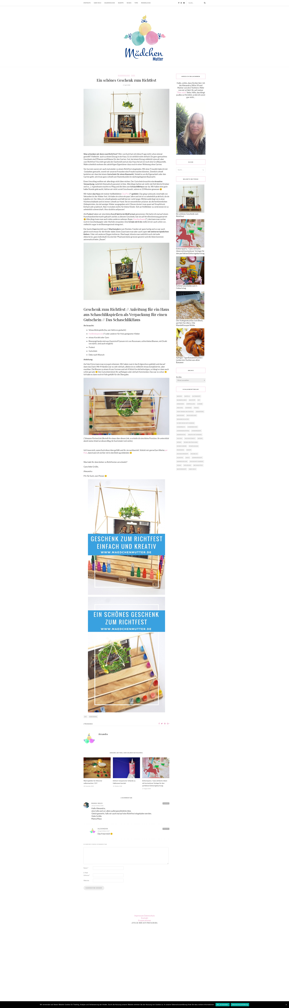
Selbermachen (109, 2)
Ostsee (179, 442)
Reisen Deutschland (190, 442)
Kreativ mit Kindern (195, 434)
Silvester (180, 457)
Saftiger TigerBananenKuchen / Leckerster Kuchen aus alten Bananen (189, 360)
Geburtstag (200, 411)
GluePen (125, 194)
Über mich (97, 2)
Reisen (129, 2)
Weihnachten (198, 465)
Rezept (189, 450)
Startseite (87, 2)
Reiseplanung (193, 446)
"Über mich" (181, 92)
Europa (200, 404)
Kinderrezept (196, 430)
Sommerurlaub (182, 461)
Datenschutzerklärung (240, 1004)
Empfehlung (191, 404)
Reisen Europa (181, 446)
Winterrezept (181, 469)
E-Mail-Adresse (87, 874)
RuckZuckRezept (182, 453)
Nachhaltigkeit (190, 438)
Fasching (180, 407)
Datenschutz (149, 915)
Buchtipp (192, 400)
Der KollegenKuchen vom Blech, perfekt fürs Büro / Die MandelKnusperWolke (189, 322)
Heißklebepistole (96, 334)
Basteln (187, 396)
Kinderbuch (181, 427)
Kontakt (144, 918)
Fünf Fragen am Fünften (185, 411)
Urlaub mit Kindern (196, 461)
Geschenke (93, 716)
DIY (85, 716)
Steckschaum (139, 219)
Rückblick (194, 453)
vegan (179, 465)
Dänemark (180, 404)
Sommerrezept (197, 457)
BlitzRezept (196, 396)
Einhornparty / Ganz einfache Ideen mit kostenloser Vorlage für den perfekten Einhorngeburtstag (154, 783)
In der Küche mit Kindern (185, 423)
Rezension (180, 450)
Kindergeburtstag (183, 430)
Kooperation (181, 434)
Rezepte (121, 2)
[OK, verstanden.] (286, 1004)
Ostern (200, 438)
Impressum (139, 915)
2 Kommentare (88, 724)
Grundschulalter (183, 419)
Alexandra (103, 734)
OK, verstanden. (222, 1004)
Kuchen (179, 438)
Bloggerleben (181, 400)
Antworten (166, 803)
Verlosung (187, 465)
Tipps (136, 2)
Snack (188, 457)
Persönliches (146, 2)
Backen (179, 396)
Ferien (196, 407)
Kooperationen (144, 920)
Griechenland (191, 415)
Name (86, 868)
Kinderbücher (192, 427)
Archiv (179, 377)
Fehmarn (188, 407)
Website (86, 880)
